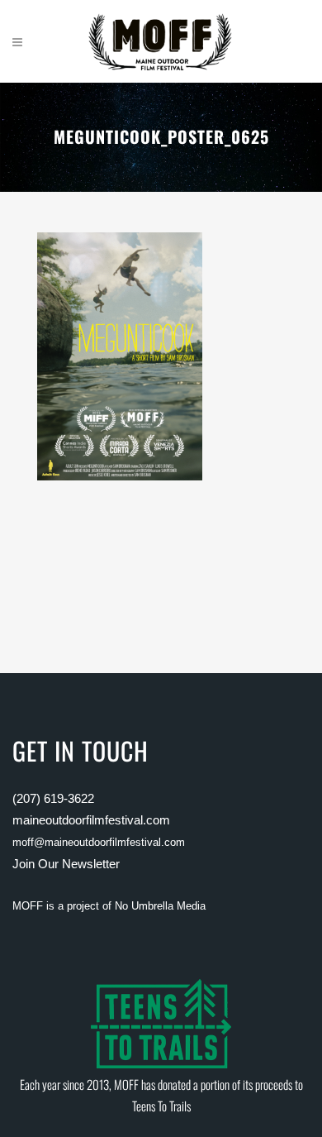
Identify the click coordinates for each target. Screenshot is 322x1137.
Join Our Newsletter (66, 864)
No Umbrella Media (160, 906)
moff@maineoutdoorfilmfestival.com (98, 842)
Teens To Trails (161, 1105)
